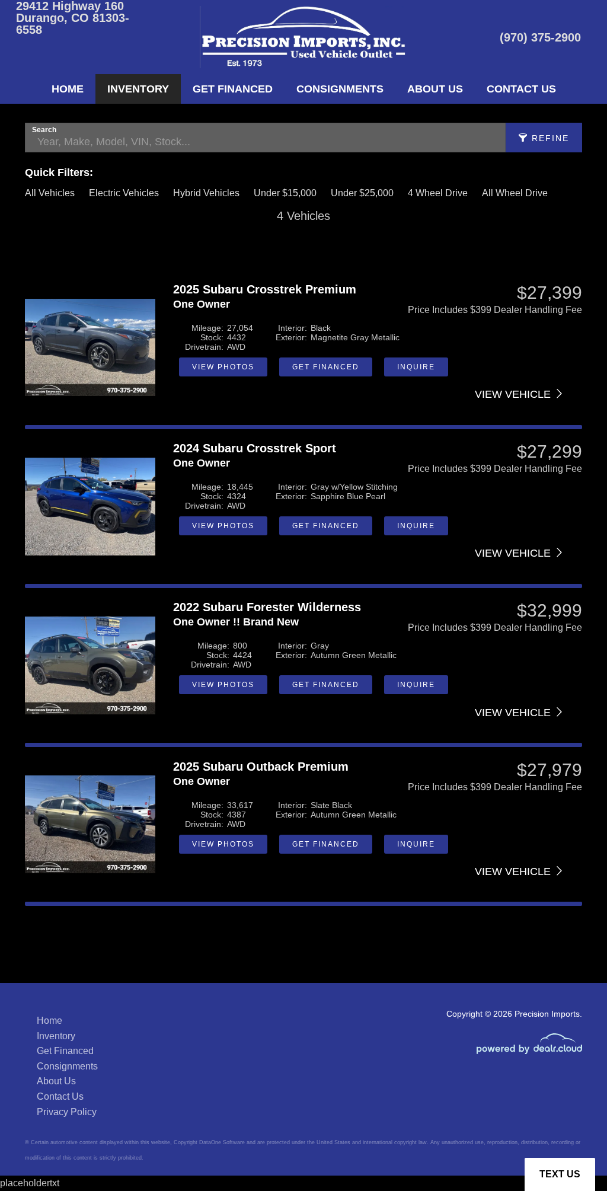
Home (68, 89)
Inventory (138, 89)
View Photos (223, 367)
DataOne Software (222, 1142)
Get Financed (233, 89)
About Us (435, 89)
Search (44, 130)
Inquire (416, 367)
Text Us (559, 1174)
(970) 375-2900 (540, 37)
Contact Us (521, 89)
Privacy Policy (67, 1112)
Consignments (340, 89)
